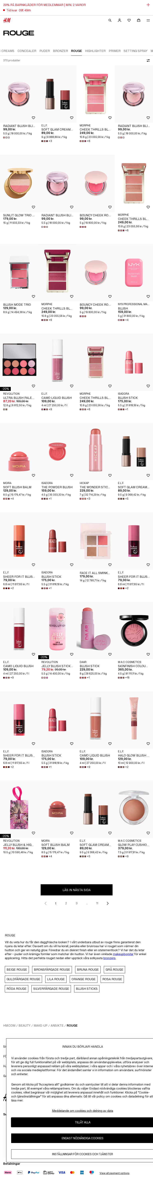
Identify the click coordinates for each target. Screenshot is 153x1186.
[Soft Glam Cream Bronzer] (134, 451)
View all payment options (114, 1173)
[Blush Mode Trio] (19, 272)
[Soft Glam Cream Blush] (57, 94)
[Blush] (134, 272)
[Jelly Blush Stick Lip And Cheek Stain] (57, 630)
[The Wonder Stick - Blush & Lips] (95, 451)
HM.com (9, 1025)
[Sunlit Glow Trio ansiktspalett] (19, 183)
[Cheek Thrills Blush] (95, 94)
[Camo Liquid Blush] (57, 362)
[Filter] (147, 60)
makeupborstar (123, 954)
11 (97, 903)
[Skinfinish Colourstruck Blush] (134, 630)
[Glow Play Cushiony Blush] (134, 809)
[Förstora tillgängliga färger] (6, 137)
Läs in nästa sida (77, 890)
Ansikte (57, 1025)
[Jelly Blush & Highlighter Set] (19, 809)
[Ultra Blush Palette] (19, 362)
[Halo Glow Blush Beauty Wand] (134, 720)
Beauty (24, 1025)
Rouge (72, 1025)
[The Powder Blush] (57, 451)
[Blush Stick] (134, 362)
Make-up (40, 1025)
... (87, 903)
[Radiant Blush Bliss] (19, 94)
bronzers (109, 958)
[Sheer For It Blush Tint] (19, 541)
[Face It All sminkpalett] (95, 541)
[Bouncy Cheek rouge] (95, 183)
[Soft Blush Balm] (19, 451)
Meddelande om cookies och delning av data (82, 1110)
